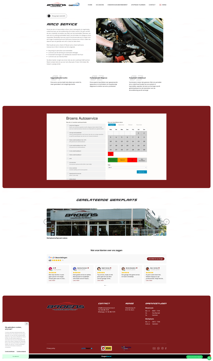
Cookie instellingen (9, 351)
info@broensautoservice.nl (106, 308)
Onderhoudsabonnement (117, 5)
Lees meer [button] (52, 280)
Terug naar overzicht (58, 16)
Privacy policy (51, 348)
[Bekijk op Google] (50, 268)
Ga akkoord (16, 356)
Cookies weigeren (21, 351)
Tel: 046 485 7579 (103, 310)
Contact (152, 5)
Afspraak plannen (138, 5)
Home (90, 5)
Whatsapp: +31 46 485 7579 (106, 312)
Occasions (100, 5)
